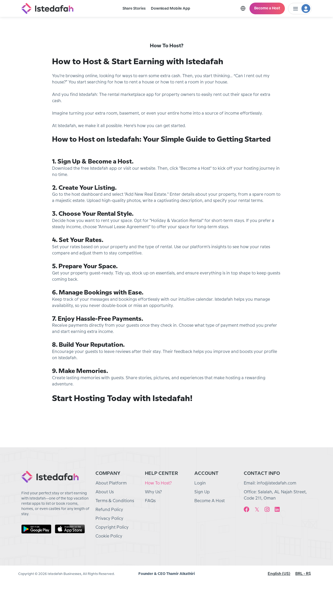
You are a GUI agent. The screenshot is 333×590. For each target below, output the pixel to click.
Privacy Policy (109, 519)
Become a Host (267, 8)
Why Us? (153, 492)
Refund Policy (109, 510)
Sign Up (202, 492)
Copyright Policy (112, 527)
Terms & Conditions (114, 501)
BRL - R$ (303, 574)
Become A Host (209, 501)
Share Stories (134, 8)
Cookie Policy (108, 536)
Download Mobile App (170, 8)
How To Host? (158, 483)
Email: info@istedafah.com (270, 483)
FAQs (150, 501)
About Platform (111, 483)
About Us (104, 492)
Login (200, 483)
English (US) (279, 574)
